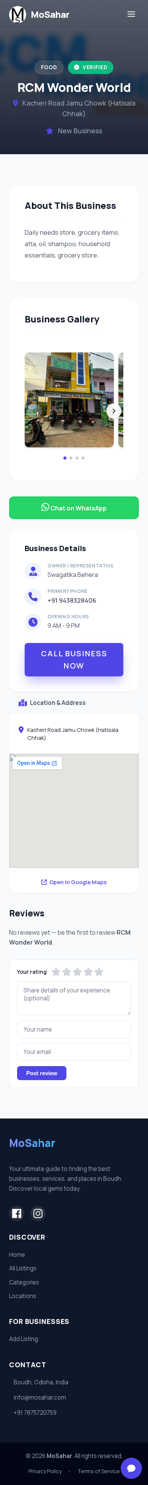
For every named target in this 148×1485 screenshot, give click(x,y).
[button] (64, 458)
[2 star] (66, 972)
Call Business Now (74, 659)
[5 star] (99, 972)
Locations (22, 1296)
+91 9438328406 (71, 600)
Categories (24, 1282)
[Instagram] (38, 1213)
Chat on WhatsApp (78, 508)
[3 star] (77, 972)
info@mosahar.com (40, 1397)
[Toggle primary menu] (131, 14)
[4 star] (88, 972)
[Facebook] (16, 1213)
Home (17, 1255)
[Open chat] (131, 1468)
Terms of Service (98, 1471)
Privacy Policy (44, 1471)
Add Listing (23, 1339)
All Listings (22, 1268)
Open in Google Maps (77, 882)
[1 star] (56, 972)
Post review (41, 1073)
